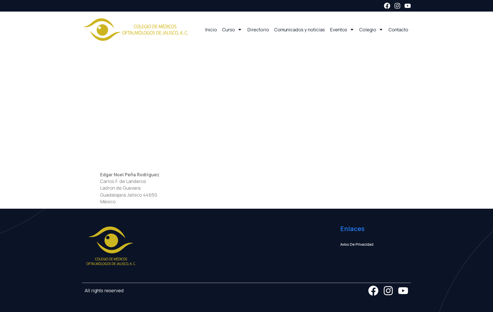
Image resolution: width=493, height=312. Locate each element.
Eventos (338, 29)
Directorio (258, 29)
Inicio (211, 29)
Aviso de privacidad (356, 244)
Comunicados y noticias (299, 29)
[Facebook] (387, 6)
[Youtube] (407, 6)
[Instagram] (397, 6)
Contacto (398, 29)
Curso (228, 29)
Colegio (367, 29)
